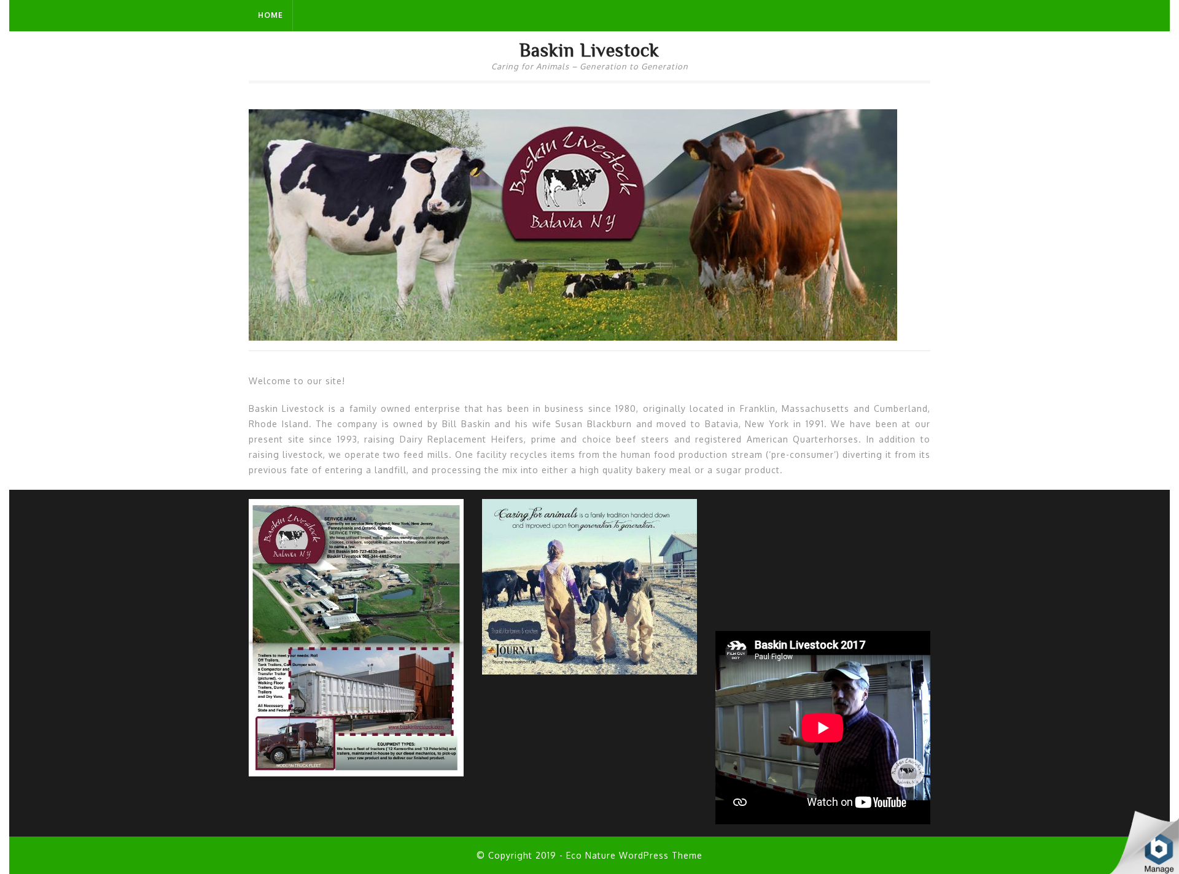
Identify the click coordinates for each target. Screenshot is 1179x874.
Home (270, 15)
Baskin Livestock (589, 50)
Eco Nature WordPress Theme (634, 855)
